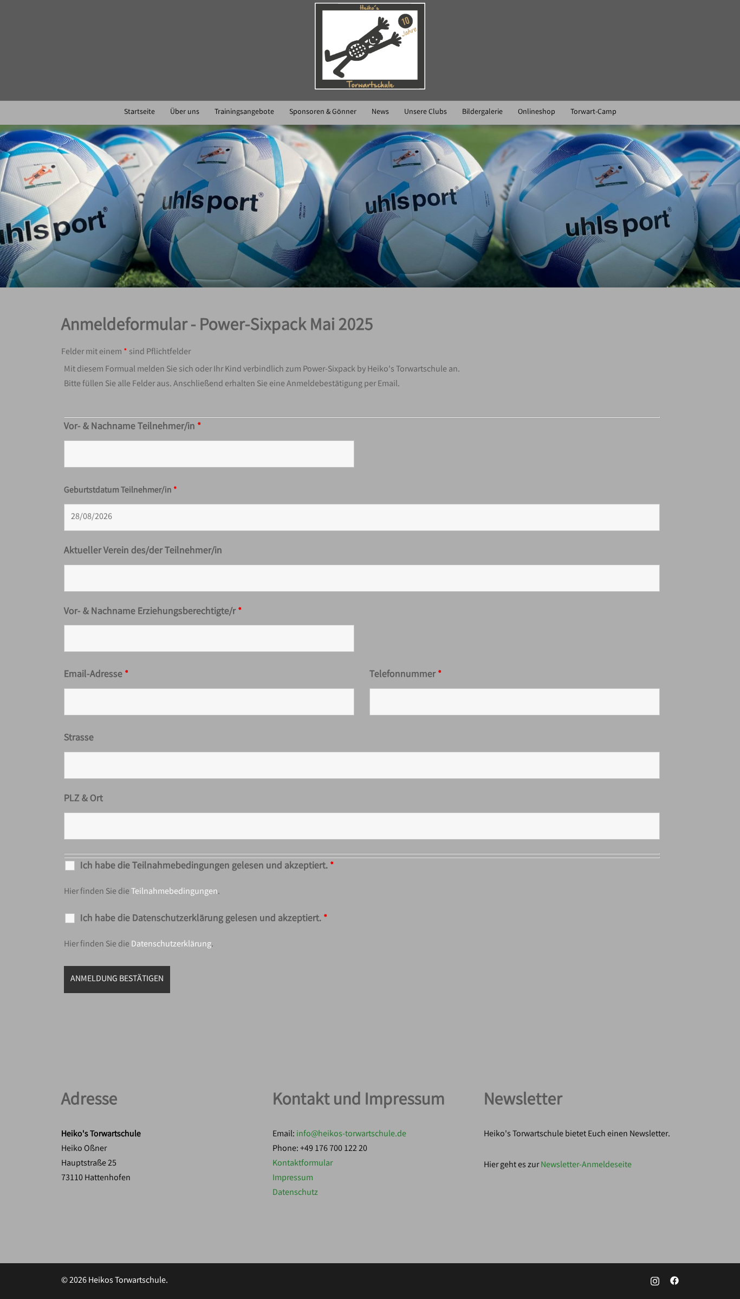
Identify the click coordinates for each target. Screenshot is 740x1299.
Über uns (184, 112)
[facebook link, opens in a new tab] (674, 1281)
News (380, 112)
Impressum (292, 1178)
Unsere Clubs (425, 112)
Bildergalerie (482, 112)
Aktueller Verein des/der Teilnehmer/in (143, 551)
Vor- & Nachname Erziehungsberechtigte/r (153, 611)
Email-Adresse (96, 674)
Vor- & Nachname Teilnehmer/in (132, 426)
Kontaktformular (302, 1163)
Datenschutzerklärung (171, 944)
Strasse (79, 738)
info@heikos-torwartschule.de (351, 1134)
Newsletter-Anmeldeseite (586, 1165)
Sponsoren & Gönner (322, 112)
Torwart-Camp (593, 112)
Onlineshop (536, 112)
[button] (65, 50)
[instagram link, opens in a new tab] (655, 1281)
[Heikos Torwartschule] (370, 50)
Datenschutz (295, 1193)
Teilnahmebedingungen (174, 892)
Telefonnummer (405, 674)
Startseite (139, 112)
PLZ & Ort (83, 799)
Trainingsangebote (244, 112)
